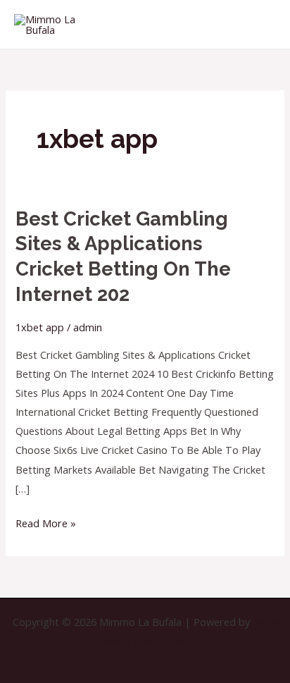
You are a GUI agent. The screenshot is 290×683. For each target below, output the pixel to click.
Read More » (45, 522)
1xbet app (39, 327)
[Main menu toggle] (262, 24)
